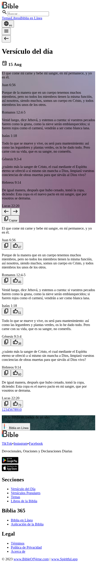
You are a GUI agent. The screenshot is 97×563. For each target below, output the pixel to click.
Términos (17, 543)
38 (17, 342)
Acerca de (18, 551)
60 (17, 373)
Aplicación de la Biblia (27, 524)
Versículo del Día (23, 489)
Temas (6, 18)
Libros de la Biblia (24, 501)
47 (17, 245)
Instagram (21, 443)
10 (20, 409)
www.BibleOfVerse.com (31, 559)
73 (17, 403)
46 (17, 280)
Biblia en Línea (31, 18)
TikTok (7, 443)
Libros (15, 18)
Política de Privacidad (26, 547)
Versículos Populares (25, 493)
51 (17, 311)
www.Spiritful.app (64, 559)
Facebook (36, 443)
